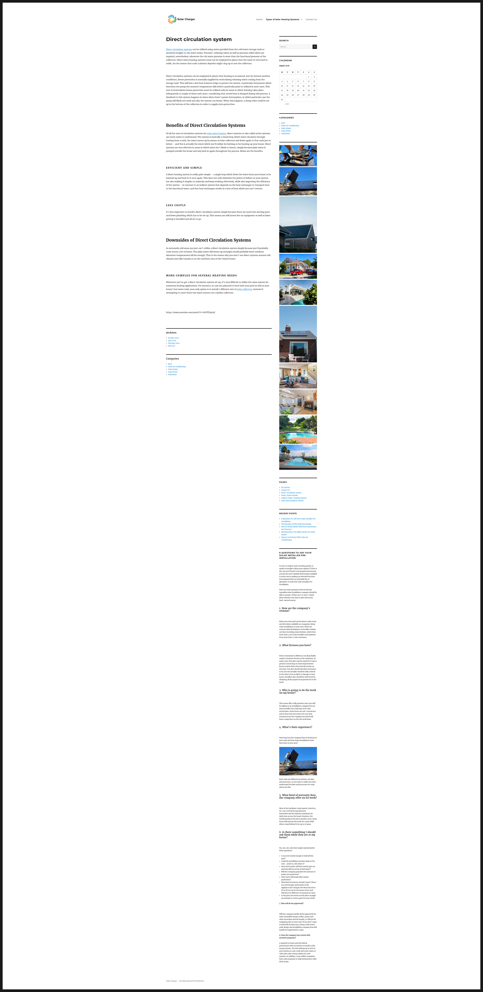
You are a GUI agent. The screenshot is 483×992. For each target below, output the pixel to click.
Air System (285, 487)
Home (259, 19)
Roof (170, 364)
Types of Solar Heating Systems (282, 19)
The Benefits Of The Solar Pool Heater (296, 524)
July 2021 (171, 346)
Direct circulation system (291, 493)
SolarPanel (172, 374)
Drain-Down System (289, 495)
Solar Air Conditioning (177, 367)
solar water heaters (216, 133)
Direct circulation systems (179, 49)
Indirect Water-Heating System (294, 498)
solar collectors (244, 289)
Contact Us (311, 19)
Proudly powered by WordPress (191, 981)
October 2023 (173, 338)
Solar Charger (171, 981)
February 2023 (173, 343)
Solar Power (173, 372)
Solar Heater (173, 369)
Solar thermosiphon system (292, 501)
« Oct (287, 104)
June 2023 (172, 341)
